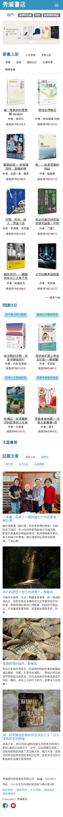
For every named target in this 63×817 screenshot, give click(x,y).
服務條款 (49, 790)
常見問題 (35, 790)
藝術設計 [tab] (32, 62)
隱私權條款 (9, 793)
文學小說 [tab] (46, 55)
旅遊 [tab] (18, 62)
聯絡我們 (21, 790)
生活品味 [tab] (24, 464)
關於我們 (8, 790)
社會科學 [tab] (48, 62)
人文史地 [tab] (30, 55)
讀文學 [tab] (9, 464)
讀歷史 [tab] (45, 457)
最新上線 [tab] (30, 457)
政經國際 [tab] (39, 464)
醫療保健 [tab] (10, 69)
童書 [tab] (7, 62)
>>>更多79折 (53, 297)
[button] (7, 34)
